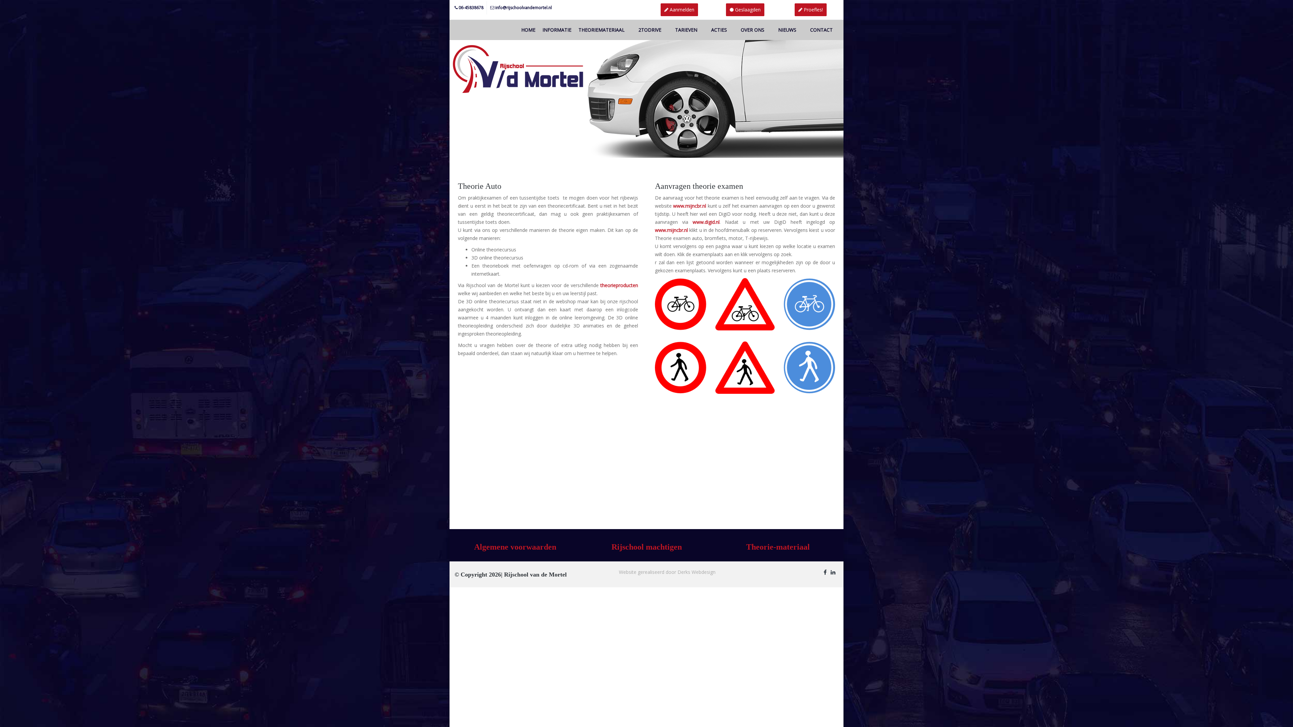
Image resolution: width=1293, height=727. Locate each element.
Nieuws (787, 30)
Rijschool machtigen (646, 547)
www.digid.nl (706, 222)
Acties (719, 30)
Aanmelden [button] (681, 9)
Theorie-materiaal (778, 547)
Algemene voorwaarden (515, 547)
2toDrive (649, 30)
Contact (821, 30)
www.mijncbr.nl (671, 230)
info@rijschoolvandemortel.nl (523, 7)
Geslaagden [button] (747, 9)
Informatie (556, 30)
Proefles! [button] (812, 9)
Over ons (752, 30)
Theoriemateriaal (601, 30)
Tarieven (686, 30)
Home (528, 30)
